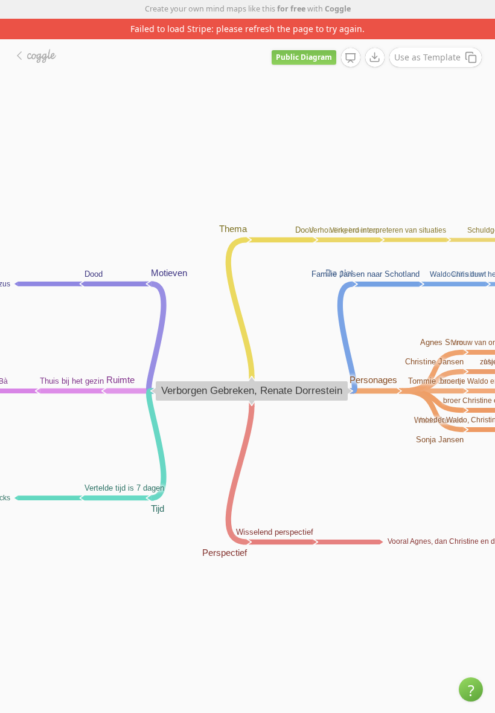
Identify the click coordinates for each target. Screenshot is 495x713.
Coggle (338, 9)
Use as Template (427, 57)
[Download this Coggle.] (375, 57)
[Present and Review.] (350, 58)
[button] (471, 689)
